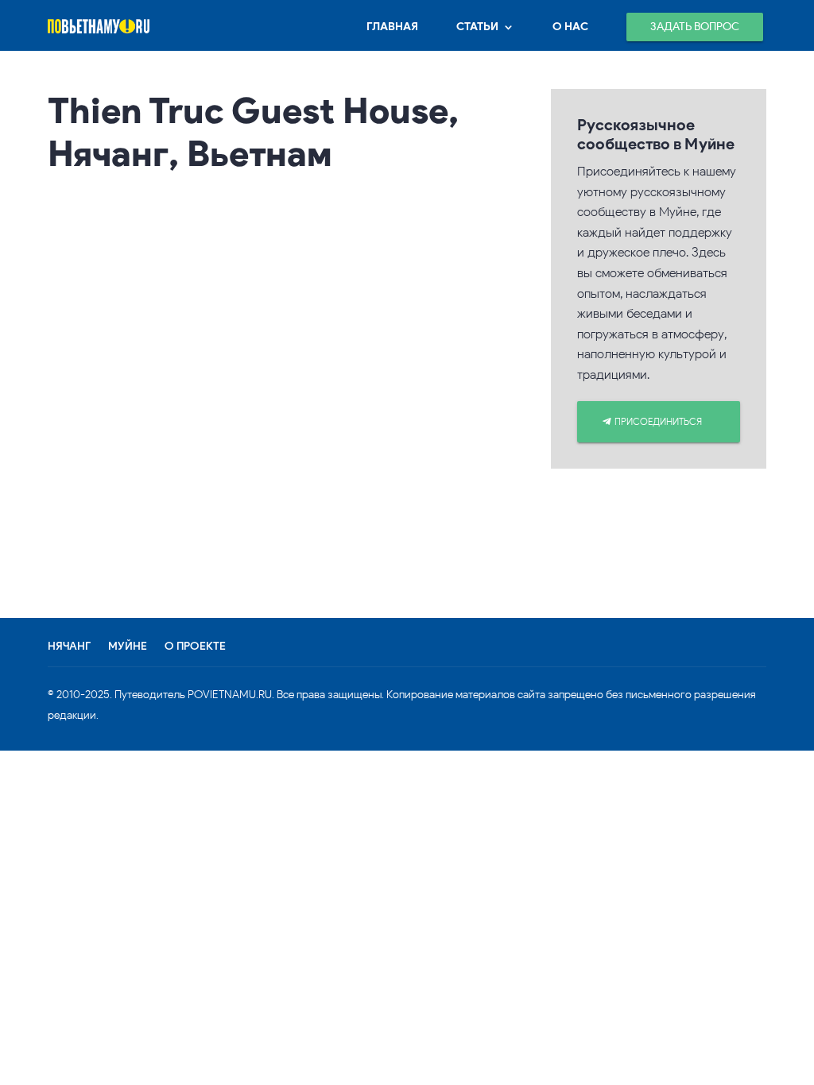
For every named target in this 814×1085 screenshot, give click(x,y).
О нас (570, 26)
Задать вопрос (694, 26)
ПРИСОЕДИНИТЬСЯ (658, 421)
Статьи (477, 26)
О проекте (195, 646)
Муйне (127, 646)
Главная (392, 26)
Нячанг (69, 646)
